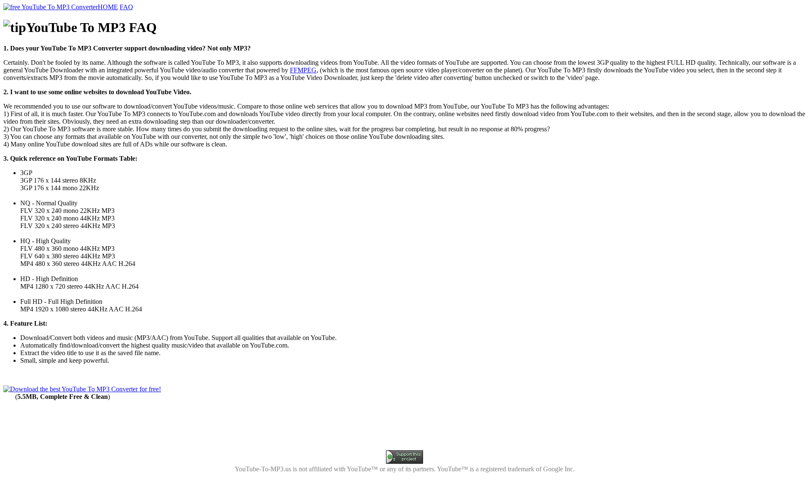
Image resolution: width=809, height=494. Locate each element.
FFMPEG (303, 70)
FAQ (126, 7)
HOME (108, 7)
